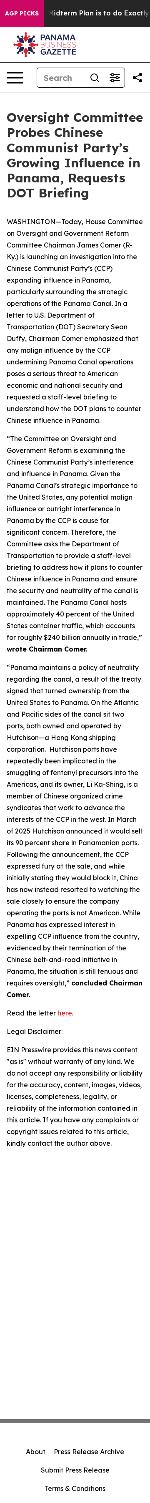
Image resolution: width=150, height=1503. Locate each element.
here (65, 1013)
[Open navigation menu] (15, 77)
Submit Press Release (75, 1470)
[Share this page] (137, 77)
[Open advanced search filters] (115, 77)
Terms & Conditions (75, 1488)
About (35, 1451)
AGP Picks (22, 13)
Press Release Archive (89, 1451)
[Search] (95, 77)
